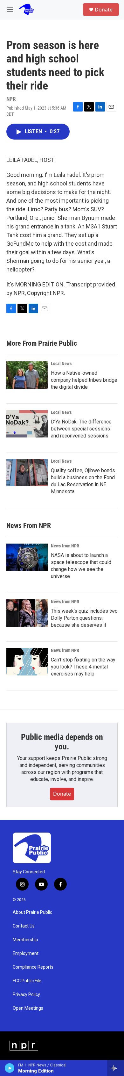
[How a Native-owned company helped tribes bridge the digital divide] (27, 375)
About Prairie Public (32, 912)
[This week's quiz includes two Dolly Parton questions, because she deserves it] (27, 613)
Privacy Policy (26, 994)
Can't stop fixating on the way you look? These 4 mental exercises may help (83, 667)
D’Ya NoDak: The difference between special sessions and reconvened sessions (81, 429)
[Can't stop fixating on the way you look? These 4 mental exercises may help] (27, 661)
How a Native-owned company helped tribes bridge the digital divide (84, 380)
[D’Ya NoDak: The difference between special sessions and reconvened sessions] (27, 423)
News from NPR (65, 545)
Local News (61, 363)
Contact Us (24, 926)
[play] (10, 1068)
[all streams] (115, 1068)
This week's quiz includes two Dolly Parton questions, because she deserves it (84, 618)
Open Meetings (28, 1008)
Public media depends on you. (62, 741)
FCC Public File (27, 981)
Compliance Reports (33, 967)
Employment (25, 953)
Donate (104, 9)
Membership (25, 939)
